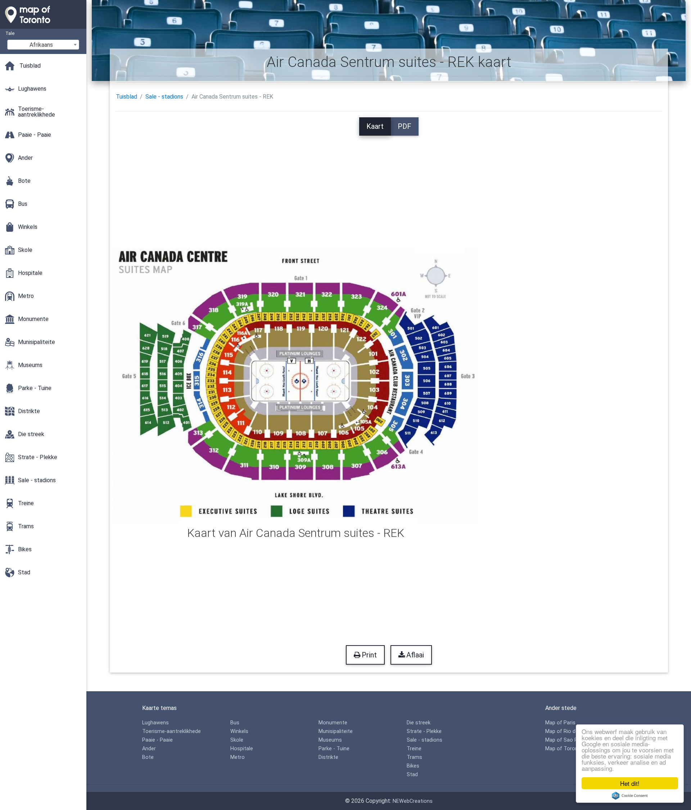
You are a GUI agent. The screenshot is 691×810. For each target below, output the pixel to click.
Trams (414, 757)
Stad (412, 774)
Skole (236, 740)
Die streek (418, 723)
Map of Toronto (564, 749)
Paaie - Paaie (157, 740)
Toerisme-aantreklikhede (171, 731)
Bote (148, 757)
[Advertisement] (389, 186)
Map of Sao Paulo (566, 740)
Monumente (333, 723)
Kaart (375, 126)
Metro (237, 757)
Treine (414, 749)
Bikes (413, 766)
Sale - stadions (164, 96)
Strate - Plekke (424, 731)
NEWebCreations (413, 801)
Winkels (239, 731)
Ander (149, 749)
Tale (9, 33)
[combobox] (43, 45)
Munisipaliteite (336, 731)
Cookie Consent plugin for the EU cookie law (630, 796)
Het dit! (630, 783)
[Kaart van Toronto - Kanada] (43, 25)
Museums (330, 740)
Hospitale (241, 749)
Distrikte (328, 757)
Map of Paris (560, 723)
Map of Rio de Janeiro (571, 731)
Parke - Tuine (334, 749)
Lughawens (155, 723)
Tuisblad (126, 96)
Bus (234, 723)
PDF (404, 126)
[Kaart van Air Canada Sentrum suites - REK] (296, 384)
